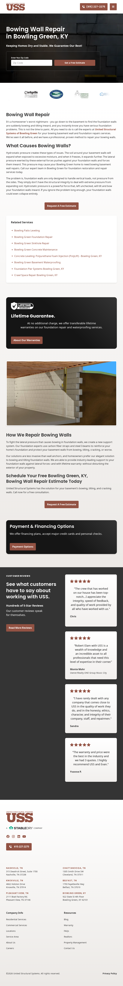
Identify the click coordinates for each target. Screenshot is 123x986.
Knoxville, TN (14, 880)
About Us (10, 942)
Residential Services (16, 919)
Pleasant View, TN (17, 893)
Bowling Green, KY (74, 893)
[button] (113, 6)
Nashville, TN (14, 868)
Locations (11, 931)
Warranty (68, 925)
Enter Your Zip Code (19, 57)
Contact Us (69, 948)
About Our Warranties (27, 340)
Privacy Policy (110, 973)
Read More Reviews (20, 627)
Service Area (12, 936)
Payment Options (22, 546)
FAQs (66, 931)
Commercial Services (16, 925)
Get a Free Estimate (75, 62)
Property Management (75, 942)
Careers (10, 948)
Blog (66, 919)
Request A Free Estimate (61, 206)
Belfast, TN (70, 880)
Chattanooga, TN (74, 868)
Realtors (68, 936)
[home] (15, 7)
